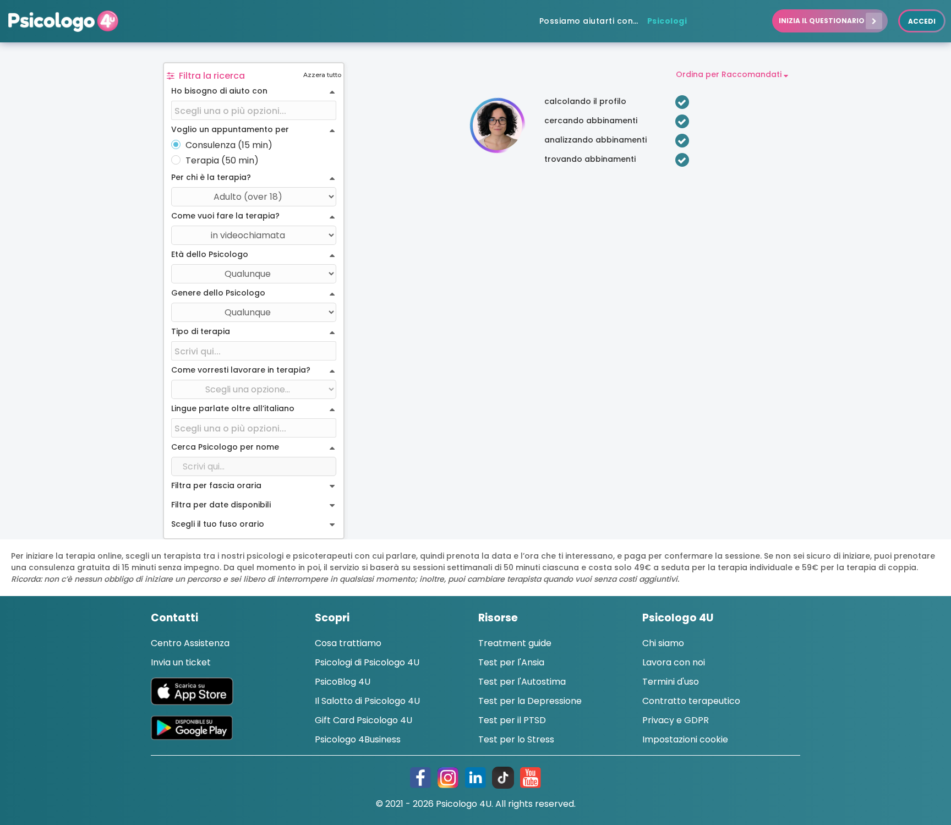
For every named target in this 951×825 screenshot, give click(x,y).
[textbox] (253, 111)
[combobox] (254, 111)
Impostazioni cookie (685, 739)
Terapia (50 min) (222, 160)
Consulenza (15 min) (228, 145)
